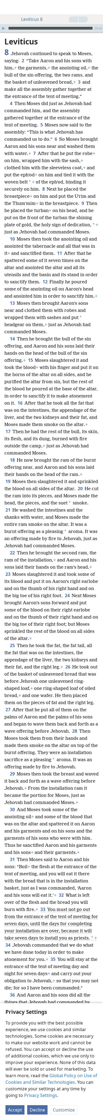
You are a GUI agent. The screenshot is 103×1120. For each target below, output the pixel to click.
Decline (37, 1110)
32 (62, 895)
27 (8, 710)
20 (80, 489)
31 (13, 859)
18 (13, 460)
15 (31, 360)
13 (13, 303)
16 (20, 403)
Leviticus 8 (32, 19)
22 (13, 553)
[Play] (3, 28)
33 (43, 909)
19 (8, 481)
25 (13, 645)
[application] (51, 28)
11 (60, 253)
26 (68, 667)
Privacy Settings (40, 1095)
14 (13, 339)
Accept (15, 1110)
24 (68, 596)
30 (13, 809)
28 (75, 731)
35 (53, 959)
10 (13, 239)
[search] (96, 7)
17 (8, 431)
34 (8, 945)
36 (13, 995)
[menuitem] (8, 7)
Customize (64, 1110)
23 (8, 574)
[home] (8, 7)
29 (13, 774)
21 (8, 510)
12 (45, 282)
